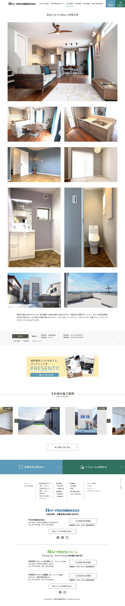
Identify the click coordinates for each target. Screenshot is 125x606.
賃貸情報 (60, 496)
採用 (72, 488)
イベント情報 (92, 483)
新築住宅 (42, 493)
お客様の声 (60, 488)
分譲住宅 (26, 341)
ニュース (90, 488)
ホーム (27, 483)
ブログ (90, 486)
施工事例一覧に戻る (62, 447)
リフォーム (43, 498)
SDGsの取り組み (97, 4)
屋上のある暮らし (45, 496)
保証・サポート (44, 491)
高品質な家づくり (45, 488)
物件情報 (60, 494)
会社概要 (73, 486)
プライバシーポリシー (94, 491)
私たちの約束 (44, 4)
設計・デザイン (44, 486)
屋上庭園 (17, 341)
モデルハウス (37, 341)
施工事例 (60, 486)
